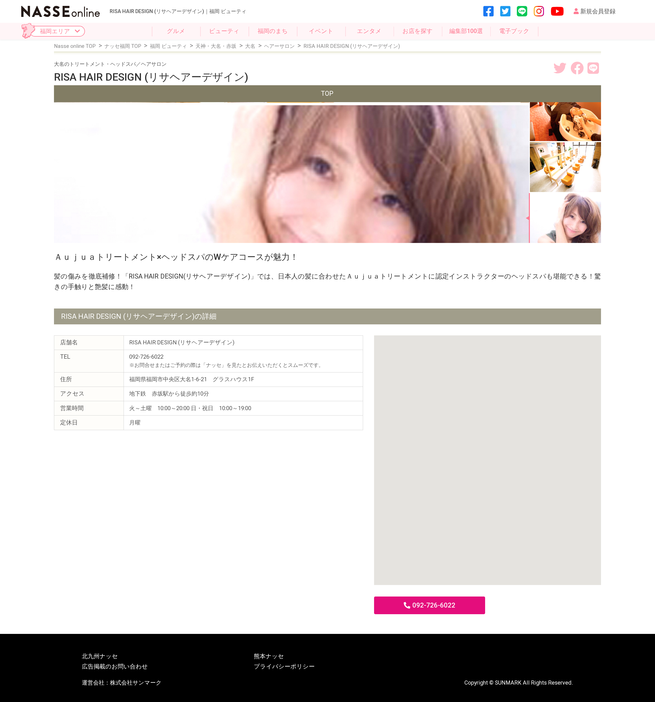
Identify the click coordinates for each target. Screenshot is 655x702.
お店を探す (417, 31)
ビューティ (224, 31)
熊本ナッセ (269, 656)
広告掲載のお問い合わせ (115, 666)
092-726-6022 (433, 605)
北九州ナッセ (100, 656)
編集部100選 (466, 31)
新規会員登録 (598, 11)
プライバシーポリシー (284, 666)
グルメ (176, 31)
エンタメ (369, 31)
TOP (327, 93)
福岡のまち (273, 31)
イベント (321, 31)
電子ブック (514, 31)
